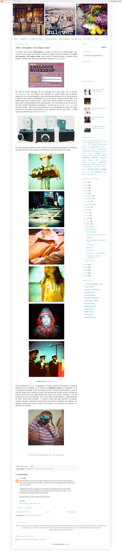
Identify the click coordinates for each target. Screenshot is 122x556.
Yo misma (95, 171)
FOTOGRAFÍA (88, 39)
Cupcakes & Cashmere (92, 289)
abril (87, 218)
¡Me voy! (94, 99)
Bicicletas (87, 140)
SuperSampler (96, 166)
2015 (86, 185)
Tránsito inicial (89, 309)
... (84, 85)
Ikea (83, 153)
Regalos (50, 468)
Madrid (85, 157)
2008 (86, 273)
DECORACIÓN (76, 39)
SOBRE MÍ (24, 39)
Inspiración (90, 153)
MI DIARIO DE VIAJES (35, 39)
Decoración (95, 147)
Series (94, 164)
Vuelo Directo (88, 312)
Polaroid (92, 162)
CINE (96, 39)
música (93, 174)
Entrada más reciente (22, 512)
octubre (88, 201)
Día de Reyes (36, 468)
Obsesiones (103, 160)
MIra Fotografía (102, 155)
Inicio (48, 512)
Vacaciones (93, 169)
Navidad (103, 158)
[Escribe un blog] (19, 469)
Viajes (103, 169)
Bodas (98, 140)
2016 (86, 182)
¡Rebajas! (89, 247)
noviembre (89, 198)
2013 (86, 190)
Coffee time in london (91, 300)
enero (88, 226)
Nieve (84, 160)
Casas (84, 143)
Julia (21, 478)
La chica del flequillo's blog (93, 284)
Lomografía (60, 59)
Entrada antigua (72, 512)
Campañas (103, 140)
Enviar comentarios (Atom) (32, 515)
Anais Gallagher (91, 232)
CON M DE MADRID (51, 39)
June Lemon (88, 314)
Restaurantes (86, 164)
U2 (101, 166)
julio (87, 210)
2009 (86, 270)
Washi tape (85, 172)
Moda (95, 157)
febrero (88, 224)
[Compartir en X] (20, 469)
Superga (88, 237)
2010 (86, 267)
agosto (88, 207)
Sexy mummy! (90, 245)
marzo (88, 221)
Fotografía (86, 151)
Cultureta (95, 144)
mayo (88, 215)
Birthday (93, 140)
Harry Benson (90, 250)
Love (94, 155)
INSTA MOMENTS (64, 39)
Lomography (44, 468)
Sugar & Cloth (89, 287)
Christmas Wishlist (92, 143)
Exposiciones (102, 149)
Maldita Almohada (90, 306)
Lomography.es (51, 381)
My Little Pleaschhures (92, 298)
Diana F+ (104, 147)
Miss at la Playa (89, 303)
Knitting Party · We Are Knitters (95, 253)
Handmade (103, 151)
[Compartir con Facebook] (22, 469)
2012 (86, 193)
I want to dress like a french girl (95, 234)
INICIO (16, 39)
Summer (88, 166)
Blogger (67, 544)
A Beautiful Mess (90, 295)
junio (88, 212)
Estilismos (92, 149)
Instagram (98, 153)
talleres (32, 386)
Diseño (84, 149)
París (84, 162)
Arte (83, 140)
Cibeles (101, 143)
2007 (86, 276)
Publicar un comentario (25, 508)
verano (67, 105)
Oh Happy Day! (89, 292)
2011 (86, 264)
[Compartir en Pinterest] (24, 469)
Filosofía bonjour (90, 317)
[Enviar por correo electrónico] (17, 469)
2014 (86, 188)
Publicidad (103, 162)
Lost (91, 155)
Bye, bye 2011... (91, 260)
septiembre (90, 204)
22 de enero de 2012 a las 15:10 (29, 503)
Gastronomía (95, 151)
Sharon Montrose (91, 229)
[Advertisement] (93, 333)
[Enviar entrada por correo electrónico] (31, 466)
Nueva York (93, 160)
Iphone (105, 153)
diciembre (89, 196)
